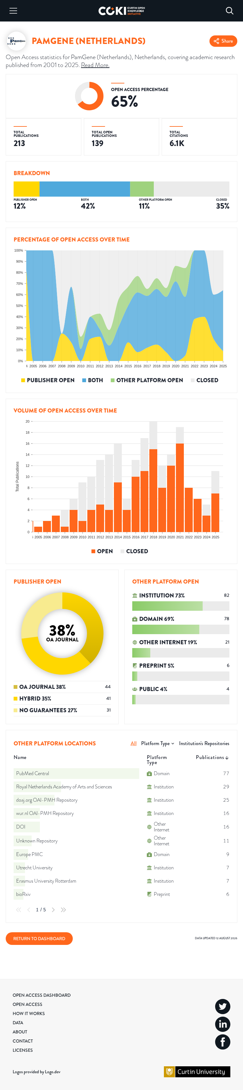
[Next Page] (53, 910)
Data (18, 1023)
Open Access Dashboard (42, 995)
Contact (23, 1041)
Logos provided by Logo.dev (36, 1072)
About (20, 1032)
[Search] (229, 10)
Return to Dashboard (39, 938)
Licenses (23, 1050)
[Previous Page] (29, 910)
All (134, 743)
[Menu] (13, 10)
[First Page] (19, 910)
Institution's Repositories (204, 743)
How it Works (29, 1013)
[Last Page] (63, 910)
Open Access (27, 1004)
